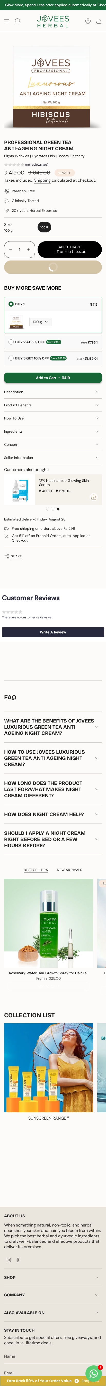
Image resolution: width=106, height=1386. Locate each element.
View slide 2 (53, 509)
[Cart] (98, 21)
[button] (26, 165)
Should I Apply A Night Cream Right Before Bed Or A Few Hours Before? (45, 839)
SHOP (9, 1277)
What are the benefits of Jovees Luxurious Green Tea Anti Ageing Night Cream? (49, 727)
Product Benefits (18, 405)
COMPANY (14, 1294)
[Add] (94, 497)
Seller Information (18, 457)
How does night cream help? (44, 814)
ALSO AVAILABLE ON (24, 1312)
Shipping (42, 180)
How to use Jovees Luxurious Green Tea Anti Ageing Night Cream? (44, 758)
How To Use (14, 418)
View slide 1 (48, 509)
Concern (11, 444)
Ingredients (13, 431)
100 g (37, 322)
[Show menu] (7, 21)
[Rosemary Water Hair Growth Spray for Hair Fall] (48, 923)
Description (13, 392)
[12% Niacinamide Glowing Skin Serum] (19, 489)
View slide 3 (58, 509)
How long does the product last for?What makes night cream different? (43, 789)
